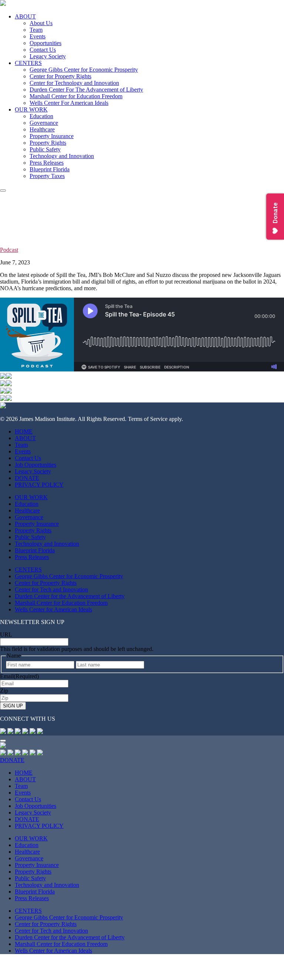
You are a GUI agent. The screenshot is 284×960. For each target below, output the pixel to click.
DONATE (27, 478)
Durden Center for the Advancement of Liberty (70, 596)
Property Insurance (52, 136)
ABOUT (25, 16)
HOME (24, 431)
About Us (41, 23)
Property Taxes (47, 176)
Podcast (9, 250)
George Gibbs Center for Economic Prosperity (84, 69)
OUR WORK (31, 109)
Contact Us (43, 50)
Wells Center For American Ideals (69, 103)
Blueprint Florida (50, 169)
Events (37, 36)
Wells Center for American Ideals (53, 609)
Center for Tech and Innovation (51, 589)
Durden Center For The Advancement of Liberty (86, 89)
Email (19, 676)
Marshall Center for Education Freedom (76, 96)
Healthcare (42, 129)
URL (6, 634)
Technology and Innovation (62, 156)
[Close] (3, 741)
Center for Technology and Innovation (74, 83)
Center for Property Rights (60, 76)
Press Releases (47, 163)
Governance (44, 123)
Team (36, 30)
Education (41, 116)
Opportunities (45, 43)
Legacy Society (48, 56)
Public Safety (45, 149)
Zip (4, 691)
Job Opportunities (35, 465)
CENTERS (28, 63)
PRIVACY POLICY (39, 484)
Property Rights (48, 143)
